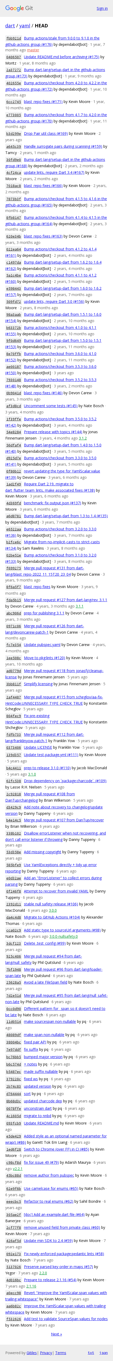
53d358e (13, 852)
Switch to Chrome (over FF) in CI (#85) (56, 1149)
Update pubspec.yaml (42, 644)
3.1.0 (32, 774)
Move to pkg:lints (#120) (44, 657)
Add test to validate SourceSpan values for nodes (66, 1318)
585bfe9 (13, 865)
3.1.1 (80, 606)
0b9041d (13, 393)
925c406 (13, 956)
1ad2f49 (13, 484)
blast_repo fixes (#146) (43, 392)
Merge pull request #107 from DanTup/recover (64, 819)
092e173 (13, 1254)
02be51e (13, 555)
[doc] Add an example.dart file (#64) (54, 1214)
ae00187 (13, 366)
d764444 (13, 1094)
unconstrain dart (38, 1108)
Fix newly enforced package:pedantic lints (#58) (64, 1253)
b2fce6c (13, 542)
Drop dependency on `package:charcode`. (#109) (65, 780)
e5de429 (13, 1136)
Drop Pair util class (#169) (46, 133)
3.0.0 (53, 910)
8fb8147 (13, 217)
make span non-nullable (44, 1034)
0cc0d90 (13, 1009)
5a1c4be (13, 275)
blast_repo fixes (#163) (43, 236)
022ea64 (13, 249)
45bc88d (13, 1175)
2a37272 (13, 70)
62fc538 (13, 781)
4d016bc (13, 1280)
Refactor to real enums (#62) (48, 1201)
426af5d (13, 1241)
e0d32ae (13, 878)
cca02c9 (13, 930)
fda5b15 (13, 600)
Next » (56, 1334)
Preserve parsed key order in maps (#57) (58, 1266)
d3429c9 (13, 807)
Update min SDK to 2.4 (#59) (48, 1240)
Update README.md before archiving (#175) (61, 56)
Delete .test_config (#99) (45, 943)
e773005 (13, 115)
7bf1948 (13, 969)
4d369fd (13, 503)
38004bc (13, 1042)
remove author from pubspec (49, 1175)
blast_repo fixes (37, 586)
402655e (13, 83)
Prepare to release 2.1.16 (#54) (50, 1279)
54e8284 (13, 432)
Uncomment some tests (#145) (51, 405)
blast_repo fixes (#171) (43, 101)
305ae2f (13, 1214)
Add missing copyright (42, 851)
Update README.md (41, 1123)
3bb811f (13, 684)
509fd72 (13, 301)
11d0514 (13, 1021)
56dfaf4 (13, 445)
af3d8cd (13, 406)
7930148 (13, 380)
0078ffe (13, 1108)
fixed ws (31, 1078)
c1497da (13, 262)
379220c (13, 1079)
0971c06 (13, 626)
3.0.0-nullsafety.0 (63, 936)
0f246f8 (13, 891)
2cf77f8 (13, 1227)
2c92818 (13, 794)
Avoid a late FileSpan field (45, 982)
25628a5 (13, 982)
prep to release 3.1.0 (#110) (47, 767)
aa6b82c (13, 1306)
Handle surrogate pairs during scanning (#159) (63, 146)
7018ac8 (13, 186)
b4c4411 (13, 768)
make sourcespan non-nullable (50, 1021)
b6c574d (13, 1064)
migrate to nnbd (37, 1115)
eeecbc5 (13, 1201)
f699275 (13, 568)
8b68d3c (13, 1101)
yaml (24, 25)
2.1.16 (31, 1286)
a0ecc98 (13, 1293)
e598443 (13, 288)
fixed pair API (35, 1041)
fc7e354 (13, 645)
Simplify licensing (38, 683)
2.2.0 (43, 1272)
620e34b (13, 236)
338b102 (13, 833)
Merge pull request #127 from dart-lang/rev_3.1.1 (65, 599)
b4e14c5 (13, 820)
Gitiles (32, 1352)
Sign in (102, 8)
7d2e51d (13, 995)
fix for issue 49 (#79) (41, 1162)
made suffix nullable (41, 1071)
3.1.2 (83, 438)
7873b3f (13, 199)
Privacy (46, 1352)
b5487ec (13, 1071)
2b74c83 (13, 1086)
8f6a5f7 (13, 587)
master (33, 49)
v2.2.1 (18, 1168)
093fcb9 (13, 1123)
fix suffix (31, 1049)
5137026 (13, 1267)
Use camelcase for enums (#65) (51, 1188)
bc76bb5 (13, 1057)
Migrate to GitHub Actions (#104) (52, 917)
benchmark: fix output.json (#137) (52, 502)
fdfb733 (13, 734)
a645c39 (13, 146)
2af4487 (13, 697)
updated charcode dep (43, 1100)
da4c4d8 (13, 917)
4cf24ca (13, 172)
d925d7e (13, 458)
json (103, 1352)
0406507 (13, 57)
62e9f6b (13, 1188)
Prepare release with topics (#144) (53, 431)
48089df (13, 1035)
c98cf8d (13, 1162)
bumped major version (43, 1056)
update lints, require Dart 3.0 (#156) (54, 301)
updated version (37, 1086)
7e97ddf (13, 1049)
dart (10, 25)
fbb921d (13, 38)
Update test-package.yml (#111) (51, 754)
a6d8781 (13, 516)
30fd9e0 (13, 159)
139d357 (13, 755)
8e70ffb (13, 354)
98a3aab (13, 314)
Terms (60, 1352)
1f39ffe (13, 419)
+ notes (30, 1064)
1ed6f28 (13, 1149)
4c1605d (13, 1116)
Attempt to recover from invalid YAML (56, 891)
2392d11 (13, 904)
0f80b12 (13, 471)
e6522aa (13, 529)
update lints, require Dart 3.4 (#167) (54, 172)
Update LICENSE (38, 747)
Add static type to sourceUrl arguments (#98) (62, 930)
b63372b (13, 328)
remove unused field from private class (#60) (62, 1227)
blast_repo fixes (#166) (43, 185)
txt (91, 1352)
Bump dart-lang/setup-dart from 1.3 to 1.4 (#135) (66, 515)
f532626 (13, 1319)
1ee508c (13, 658)
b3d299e (13, 133)
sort (27, 1093)
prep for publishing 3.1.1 (44, 612)
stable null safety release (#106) (51, 903)
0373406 (13, 747)
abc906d (13, 613)
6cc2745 (13, 102)
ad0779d (13, 671)
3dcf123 (13, 943)
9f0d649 (13, 340)
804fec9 (13, 716)
